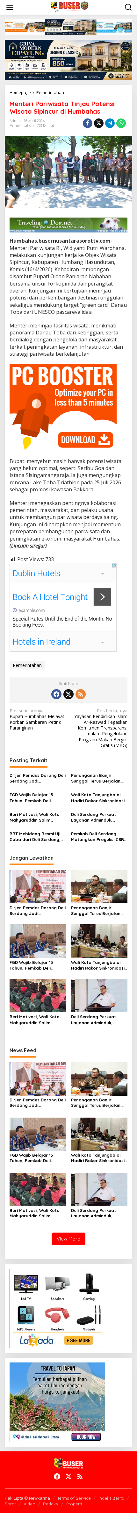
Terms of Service (74, 1498)
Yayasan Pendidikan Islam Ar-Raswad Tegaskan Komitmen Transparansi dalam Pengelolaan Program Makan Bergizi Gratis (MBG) (100, 728)
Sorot (10, 1503)
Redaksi (51, 1503)
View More (68, 1239)
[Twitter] (68, 694)
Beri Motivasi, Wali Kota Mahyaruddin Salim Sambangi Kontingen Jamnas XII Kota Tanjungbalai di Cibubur (35, 817)
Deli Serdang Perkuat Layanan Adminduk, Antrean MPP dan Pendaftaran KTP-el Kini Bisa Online (96, 817)
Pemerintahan (22, 125)
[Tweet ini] (99, 123)
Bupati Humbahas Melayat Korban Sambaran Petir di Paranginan (37, 719)
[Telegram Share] (110, 123)
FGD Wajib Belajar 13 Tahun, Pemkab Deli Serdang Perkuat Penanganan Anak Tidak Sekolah (35, 797)
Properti (74, 1503)
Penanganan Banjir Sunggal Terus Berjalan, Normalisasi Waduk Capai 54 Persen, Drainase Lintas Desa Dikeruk (99, 778)
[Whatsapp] (121, 123)
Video (29, 1503)
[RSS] (81, 694)
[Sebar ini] (87, 123)
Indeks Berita (111, 1498)
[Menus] (10, 7)
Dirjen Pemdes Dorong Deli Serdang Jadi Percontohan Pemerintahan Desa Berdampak (38, 778)
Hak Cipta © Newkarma (27, 1498)
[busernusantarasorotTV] (69, 7)
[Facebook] (56, 694)
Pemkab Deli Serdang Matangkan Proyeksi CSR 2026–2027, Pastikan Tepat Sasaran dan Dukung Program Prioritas (99, 836)
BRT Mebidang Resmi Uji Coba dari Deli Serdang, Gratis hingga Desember (35, 836)
